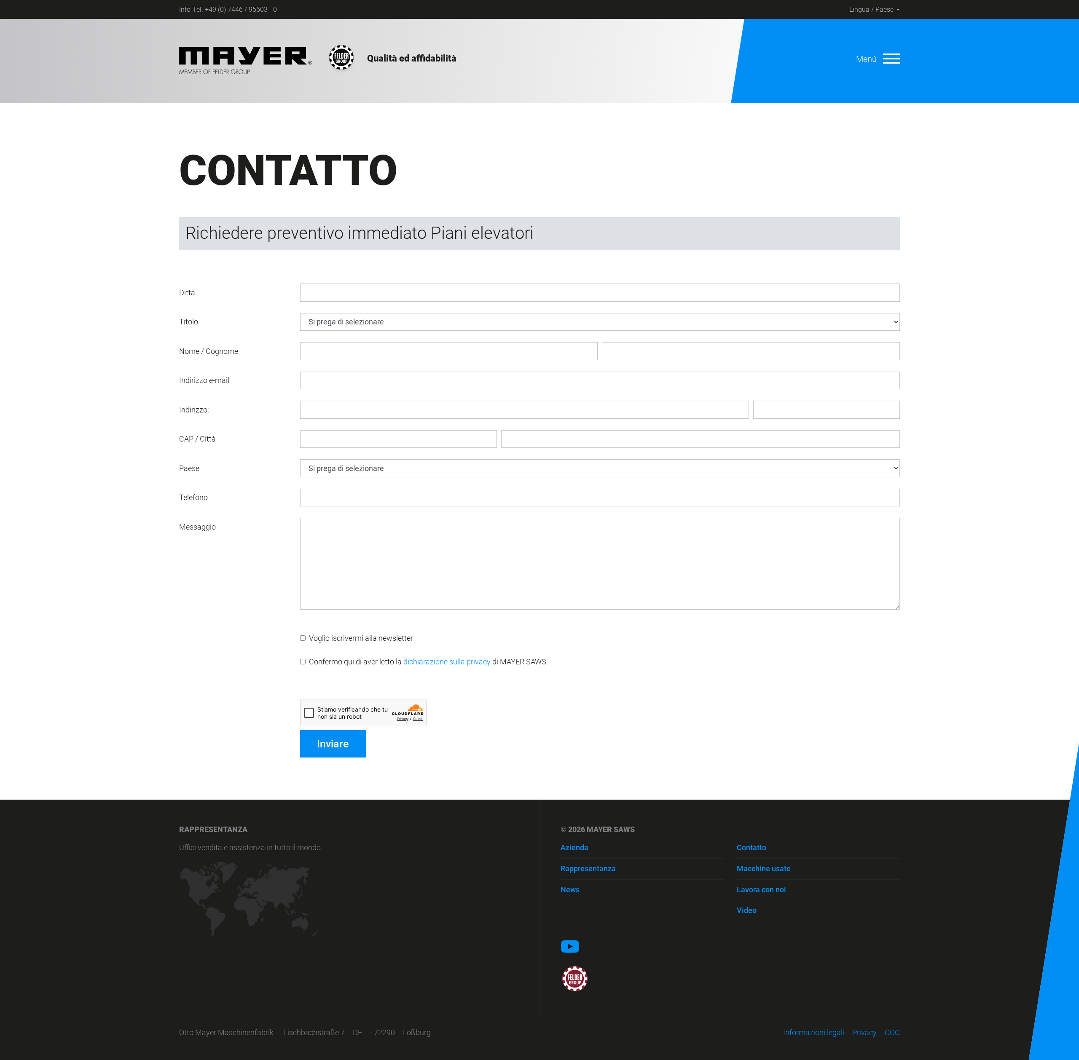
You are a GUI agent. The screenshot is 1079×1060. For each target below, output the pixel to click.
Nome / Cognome (208, 351)
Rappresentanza (588, 868)
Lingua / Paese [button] (871, 9)
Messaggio (197, 526)
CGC (892, 1032)
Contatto (751, 847)
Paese (189, 468)
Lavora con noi (761, 889)
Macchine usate (764, 868)
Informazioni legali (813, 1032)
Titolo (188, 321)
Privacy (864, 1032)
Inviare (333, 744)
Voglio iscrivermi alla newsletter (359, 638)
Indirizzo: (194, 409)
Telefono (193, 497)
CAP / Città (197, 438)
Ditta (187, 292)
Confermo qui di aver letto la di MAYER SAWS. (427, 661)
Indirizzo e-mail (204, 380)
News (570, 889)
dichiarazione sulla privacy (447, 661)
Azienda (574, 847)
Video (747, 910)
